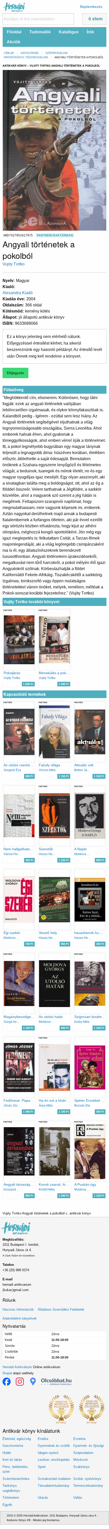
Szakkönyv (81, 1467)
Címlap (9, 52)
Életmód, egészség (17, 1439)
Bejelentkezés (91, 7)
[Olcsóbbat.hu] (56, 1381)
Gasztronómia (13, 1446)
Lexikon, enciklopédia (53, 1460)
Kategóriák (30, 52)
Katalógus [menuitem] (69, 32)
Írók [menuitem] (90, 32)
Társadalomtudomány (53, 1486)
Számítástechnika (16, 1479)
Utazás (43, 1497)
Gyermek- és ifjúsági (88, 1446)
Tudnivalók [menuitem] (40, 32)
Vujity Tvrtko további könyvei (31, 602)
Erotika (43, 1439)
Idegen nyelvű (48, 1453)
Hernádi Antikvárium (17, 1367)
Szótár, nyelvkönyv (87, 1479)
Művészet (80, 1460)
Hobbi (7, 1453)
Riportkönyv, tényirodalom (26, 57)
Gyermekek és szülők (54, 1446)
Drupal (7, 1373)
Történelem (11, 1497)
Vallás (77, 1497)
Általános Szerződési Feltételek (61, 1309)
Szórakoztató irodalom (54, 1479)
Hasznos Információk (18, 1309)
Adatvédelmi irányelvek (20, 1318)
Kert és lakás (12, 1460)
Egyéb (7, 1505)
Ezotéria (79, 1439)
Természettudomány (88, 1486)
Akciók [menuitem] (13, 42)
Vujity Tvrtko (14, 264)
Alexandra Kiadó (18, 293)
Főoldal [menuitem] (14, 32)
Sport (42, 1467)
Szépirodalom (56, 52)
